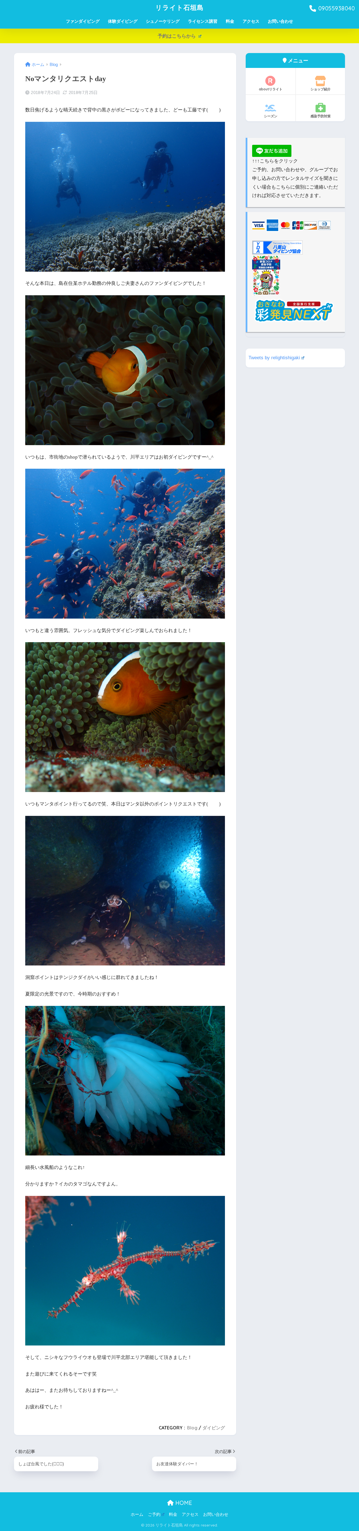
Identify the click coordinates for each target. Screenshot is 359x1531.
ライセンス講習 (202, 21)
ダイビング (213, 1428)
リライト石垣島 (179, 7)
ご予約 (154, 1514)
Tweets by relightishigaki (274, 357)
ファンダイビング (83, 21)
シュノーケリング (163, 21)
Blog (192, 1428)
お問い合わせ (280, 21)
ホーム (137, 1514)
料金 (230, 21)
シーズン (270, 116)
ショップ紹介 (320, 89)
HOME (183, 1502)
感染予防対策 (320, 116)
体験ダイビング (122, 21)
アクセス (251, 21)
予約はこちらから (177, 36)
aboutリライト (270, 89)
